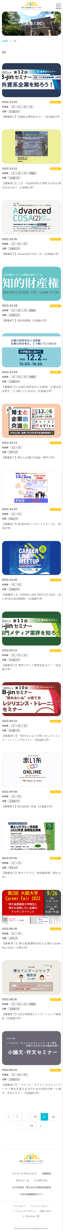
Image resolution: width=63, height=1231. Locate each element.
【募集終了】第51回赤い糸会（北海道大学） (28, 807)
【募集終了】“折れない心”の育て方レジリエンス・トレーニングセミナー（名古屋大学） (31, 738)
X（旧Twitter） (30, 1216)
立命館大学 (14, 178)
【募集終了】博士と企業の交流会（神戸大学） (29, 458)
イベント (55, 443)
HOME (5, 41)
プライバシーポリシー (39, 1206)
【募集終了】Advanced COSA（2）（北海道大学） (31, 254)
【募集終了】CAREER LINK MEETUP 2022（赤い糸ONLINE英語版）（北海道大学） (31, 597)
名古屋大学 (14, 111)
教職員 (32, 173)
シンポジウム (41, 1180)
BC (13, 106)
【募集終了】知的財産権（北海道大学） (25, 321)
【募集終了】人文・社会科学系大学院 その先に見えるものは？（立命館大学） (31, 186)
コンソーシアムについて (24, 1173)
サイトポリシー (20, 1206)
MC (25, 106)
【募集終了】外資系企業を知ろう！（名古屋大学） (31, 117)
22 (53, 1117)
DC (19, 106)
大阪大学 (13, 938)
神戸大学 (13, 452)
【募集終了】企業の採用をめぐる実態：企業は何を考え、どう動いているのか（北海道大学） (31, 389)
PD (31, 106)
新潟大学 (13, 518)
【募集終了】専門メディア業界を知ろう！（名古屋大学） (31, 668)
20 (35, 1117)
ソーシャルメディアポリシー (24, 1211)
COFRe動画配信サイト (31, 1194)
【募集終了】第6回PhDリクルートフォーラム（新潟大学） (31, 526)
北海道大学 (14, 248)
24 (31, 1126)
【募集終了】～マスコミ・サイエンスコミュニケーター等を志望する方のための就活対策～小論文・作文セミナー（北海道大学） (31, 1089)
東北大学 (13, 867)
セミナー (55, 102)
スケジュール (22, 1180)
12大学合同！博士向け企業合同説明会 (31, 1187)
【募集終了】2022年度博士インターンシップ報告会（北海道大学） (31, 1016)
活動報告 (46, 1173)
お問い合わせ (45, 1211)
